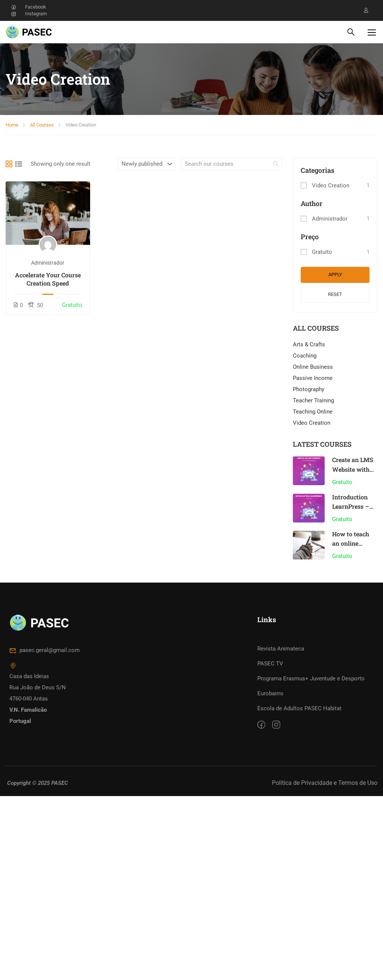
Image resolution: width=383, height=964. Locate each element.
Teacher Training (313, 400)
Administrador (47, 263)
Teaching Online (313, 411)
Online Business (313, 367)
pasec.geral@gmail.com (49, 650)
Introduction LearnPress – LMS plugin (350, 506)
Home (12, 125)
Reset (335, 294)
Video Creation (330, 185)
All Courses (42, 125)
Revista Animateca (280, 648)
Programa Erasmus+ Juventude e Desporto (311, 678)
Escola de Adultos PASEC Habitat (299, 708)
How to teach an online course (350, 543)
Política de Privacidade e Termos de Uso (324, 782)
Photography (308, 389)
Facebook (35, 7)
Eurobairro (270, 693)
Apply (335, 274)
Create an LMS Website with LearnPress (352, 469)
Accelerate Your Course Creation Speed (48, 279)
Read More (48, 213)
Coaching (304, 355)
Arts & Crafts (309, 344)
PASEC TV (270, 663)
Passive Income (313, 378)
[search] (276, 163)
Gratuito (322, 252)
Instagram (36, 13)
